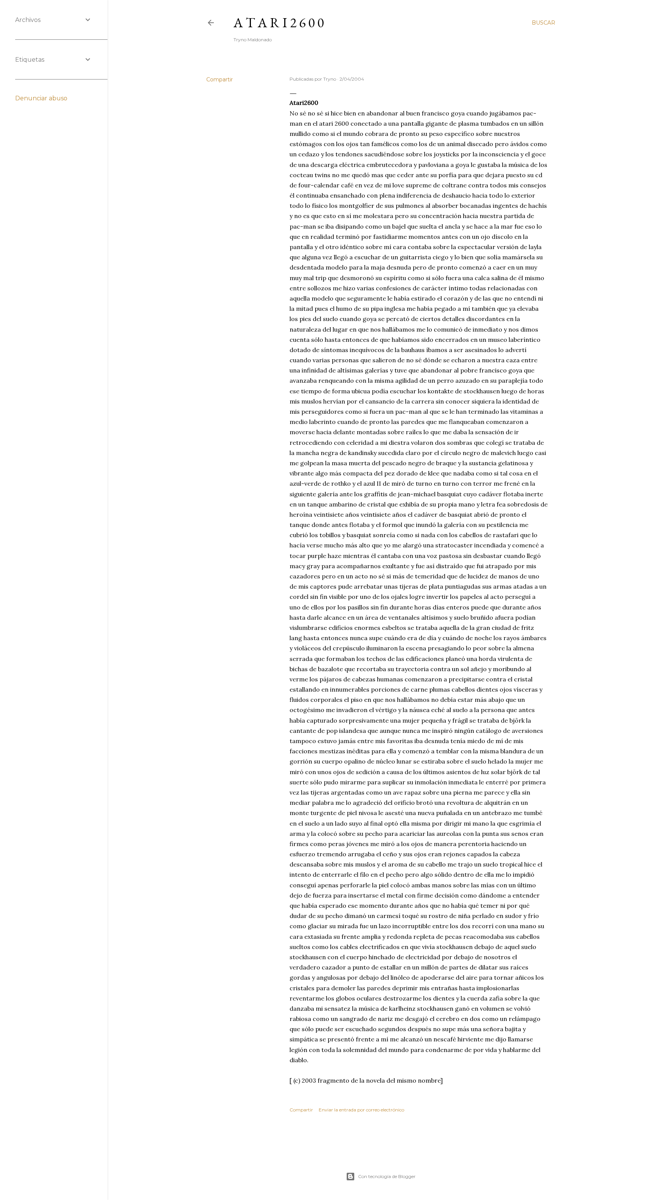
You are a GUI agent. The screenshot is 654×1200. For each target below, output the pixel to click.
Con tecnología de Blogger (387, 1176)
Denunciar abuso (41, 98)
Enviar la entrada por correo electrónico (361, 1110)
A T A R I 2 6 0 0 (279, 22)
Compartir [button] (219, 79)
